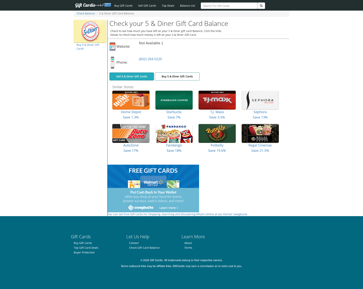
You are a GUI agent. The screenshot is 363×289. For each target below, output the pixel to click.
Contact (134, 243)
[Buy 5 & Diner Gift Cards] (90, 31)
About (188, 243)
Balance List (187, 5)
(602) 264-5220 (150, 59)
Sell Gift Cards (147, 5)
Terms (188, 247)
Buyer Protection (84, 252)
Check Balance (86, 13)
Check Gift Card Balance (144, 247)
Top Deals (168, 5)
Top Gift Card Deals (86, 247)
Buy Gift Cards (123, 5)
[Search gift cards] (261, 5)
